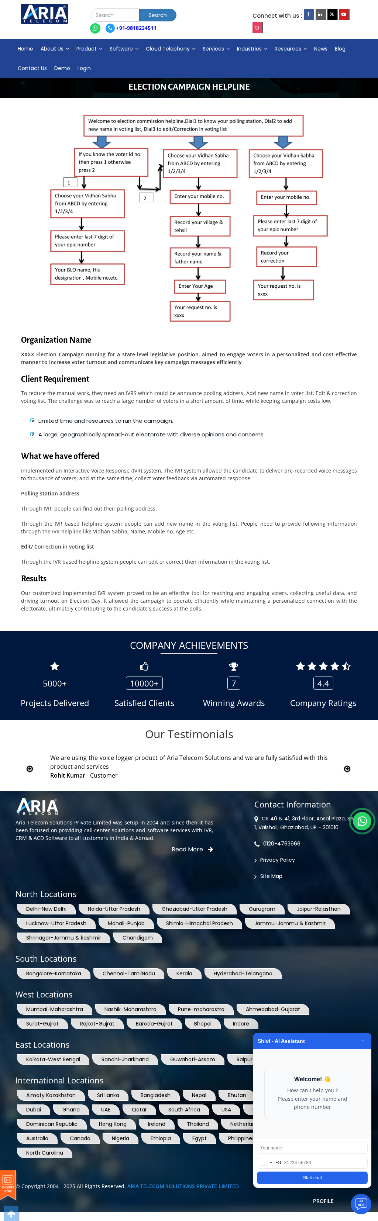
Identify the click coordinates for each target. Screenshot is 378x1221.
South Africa (184, 1109)
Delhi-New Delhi (46, 909)
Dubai (33, 1109)
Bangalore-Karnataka (53, 973)
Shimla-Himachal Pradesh (199, 923)
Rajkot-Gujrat (97, 1023)
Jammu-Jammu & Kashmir (290, 923)
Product (87, 48)
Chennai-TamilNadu (129, 973)
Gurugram (262, 909)
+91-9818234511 (136, 27)
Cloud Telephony (168, 48)
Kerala (184, 973)
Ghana (71, 1109)
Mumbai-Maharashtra (54, 1009)
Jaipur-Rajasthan (319, 909)
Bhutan (237, 1095)
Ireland (156, 1124)
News (320, 48)
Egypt (199, 1138)
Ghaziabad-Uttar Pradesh (194, 909)
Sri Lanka (108, 1095)
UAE (105, 1109)
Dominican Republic (52, 1124)
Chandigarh (138, 937)
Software (122, 48)
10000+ (144, 683)
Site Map (271, 876)
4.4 (323, 683)
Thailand (198, 1124)
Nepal (199, 1095)
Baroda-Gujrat (154, 1023)
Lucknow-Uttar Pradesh (56, 923)
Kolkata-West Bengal (53, 1059)
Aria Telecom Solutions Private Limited (183, 1186)
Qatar (139, 1109)
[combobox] (269, 1162)
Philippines (241, 1138)
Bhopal (203, 1023)
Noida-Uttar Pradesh (114, 909)
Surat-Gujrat (42, 1023)
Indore (241, 1023)
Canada (80, 1138)
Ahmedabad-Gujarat (273, 1009)
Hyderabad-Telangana (243, 973)
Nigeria (120, 1138)
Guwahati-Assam (192, 1059)
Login (84, 68)
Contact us (32, 68)
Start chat (312, 1177)
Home (25, 48)
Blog (340, 48)
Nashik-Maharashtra (130, 1009)
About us (53, 48)
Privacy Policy (277, 860)
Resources (289, 48)
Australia (37, 1138)
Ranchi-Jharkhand (125, 1059)
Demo (62, 68)
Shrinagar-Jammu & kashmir (63, 937)
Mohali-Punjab (126, 923)
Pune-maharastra (201, 1009)
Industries (250, 48)
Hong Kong (113, 1124)
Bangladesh (156, 1095)
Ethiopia (161, 1138)
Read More (188, 849)
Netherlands (245, 1124)
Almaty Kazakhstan (51, 1095)
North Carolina (44, 1152)
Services (214, 48)
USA (226, 1109)
